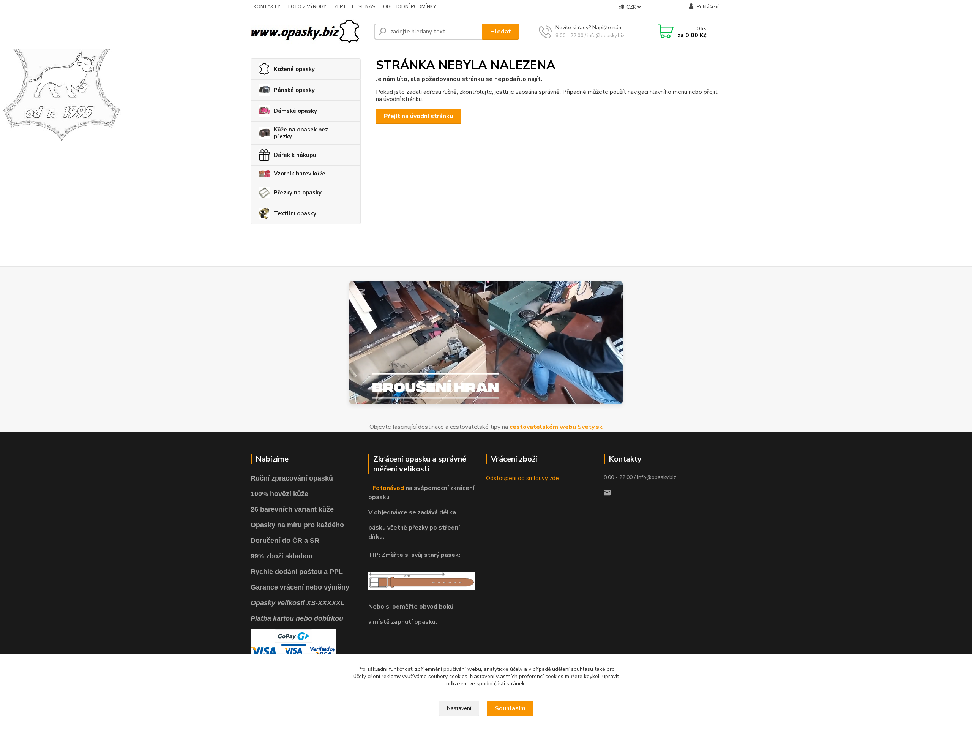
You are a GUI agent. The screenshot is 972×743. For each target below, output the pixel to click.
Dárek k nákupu (295, 155)
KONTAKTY (267, 6)
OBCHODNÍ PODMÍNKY (409, 6)
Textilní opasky (295, 213)
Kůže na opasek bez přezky (301, 133)
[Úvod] (309, 31)
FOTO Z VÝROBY (307, 6)
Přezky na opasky (298, 192)
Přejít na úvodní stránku (418, 116)
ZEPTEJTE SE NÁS (354, 6)
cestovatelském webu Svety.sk (556, 427)
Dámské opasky (295, 111)
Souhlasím (510, 708)
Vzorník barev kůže (299, 173)
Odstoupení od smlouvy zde (522, 478)
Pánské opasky (294, 90)
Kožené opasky (294, 69)
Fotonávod (388, 488)
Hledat (500, 31)
